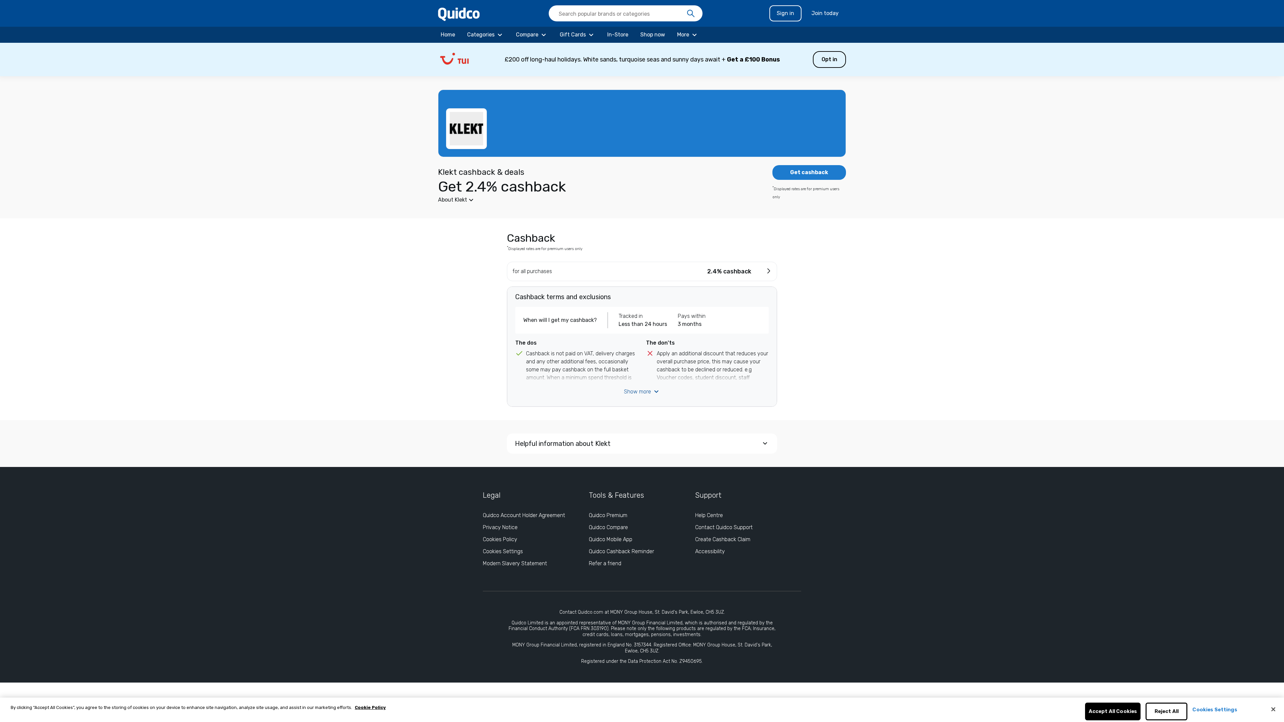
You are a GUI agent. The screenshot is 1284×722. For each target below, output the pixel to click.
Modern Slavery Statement (515, 563)
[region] (642, 710)
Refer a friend (605, 563)
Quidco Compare (608, 527)
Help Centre (709, 515)
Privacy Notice (500, 527)
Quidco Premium (608, 515)
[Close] (1273, 709)
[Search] (690, 13)
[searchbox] (626, 13)
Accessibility (710, 551)
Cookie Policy (370, 707)
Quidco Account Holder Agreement (524, 515)
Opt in (829, 59)
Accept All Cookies (1113, 712)
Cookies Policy (500, 539)
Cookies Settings (503, 551)
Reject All (1167, 712)
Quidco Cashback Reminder (621, 551)
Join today (825, 13)
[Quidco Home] (459, 14)
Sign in (785, 13)
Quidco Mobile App (610, 539)
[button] (642, 59)
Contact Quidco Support (724, 527)
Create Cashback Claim (722, 539)
